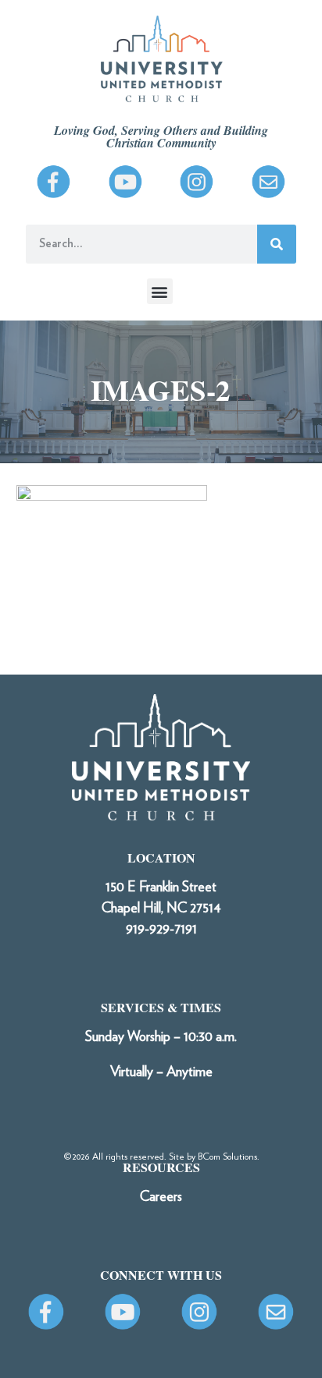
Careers (161, 1197)
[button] (160, 291)
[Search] (276, 244)
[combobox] (141, 244)
